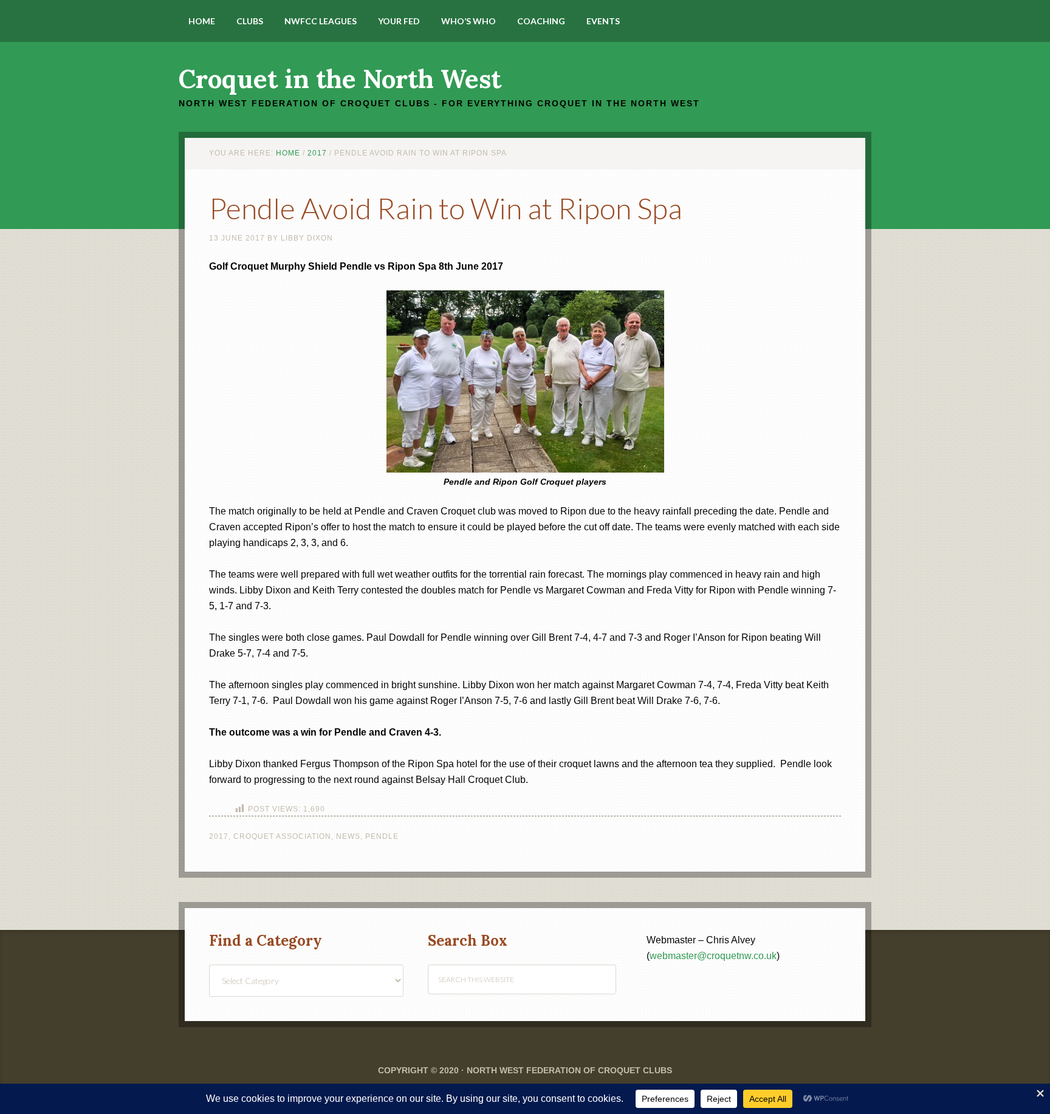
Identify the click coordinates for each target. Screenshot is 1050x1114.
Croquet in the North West (340, 79)
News (348, 836)
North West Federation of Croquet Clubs (569, 1070)
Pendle (382, 836)
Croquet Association (282, 836)
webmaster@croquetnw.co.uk (713, 956)
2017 (218, 836)
